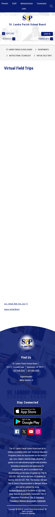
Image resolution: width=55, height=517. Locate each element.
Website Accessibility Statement (32, 501)
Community (42, 3)
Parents (4, 3)
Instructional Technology (20, 56)
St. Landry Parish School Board (19, 50)
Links (24, 8)
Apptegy (32, 513)
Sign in (47, 34)
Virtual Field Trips (44, 56)
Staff (14, 3)
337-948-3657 (19, 370)
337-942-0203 (33, 370)
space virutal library (12, 309)
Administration (27, 3)
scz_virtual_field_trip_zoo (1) (16, 304)
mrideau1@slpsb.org (17, 490)
